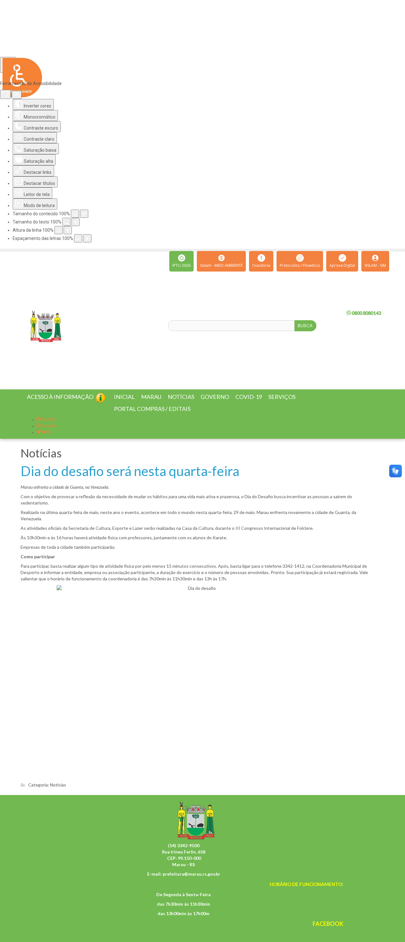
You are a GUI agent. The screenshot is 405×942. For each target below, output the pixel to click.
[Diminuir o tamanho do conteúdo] (75, 214)
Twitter (46, 440)
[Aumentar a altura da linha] (68, 230)
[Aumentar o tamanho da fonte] (76, 222)
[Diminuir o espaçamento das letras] (78, 238)
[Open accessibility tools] (8, 65)
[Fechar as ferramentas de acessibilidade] (17, 95)
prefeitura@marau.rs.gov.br (191, 881)
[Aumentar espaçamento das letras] (87, 238)
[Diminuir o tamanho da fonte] (66, 222)
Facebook (48, 427)
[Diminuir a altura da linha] (58, 230)
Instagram (48, 433)
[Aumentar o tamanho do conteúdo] (84, 214)
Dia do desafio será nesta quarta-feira (130, 478)
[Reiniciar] (5, 94)
